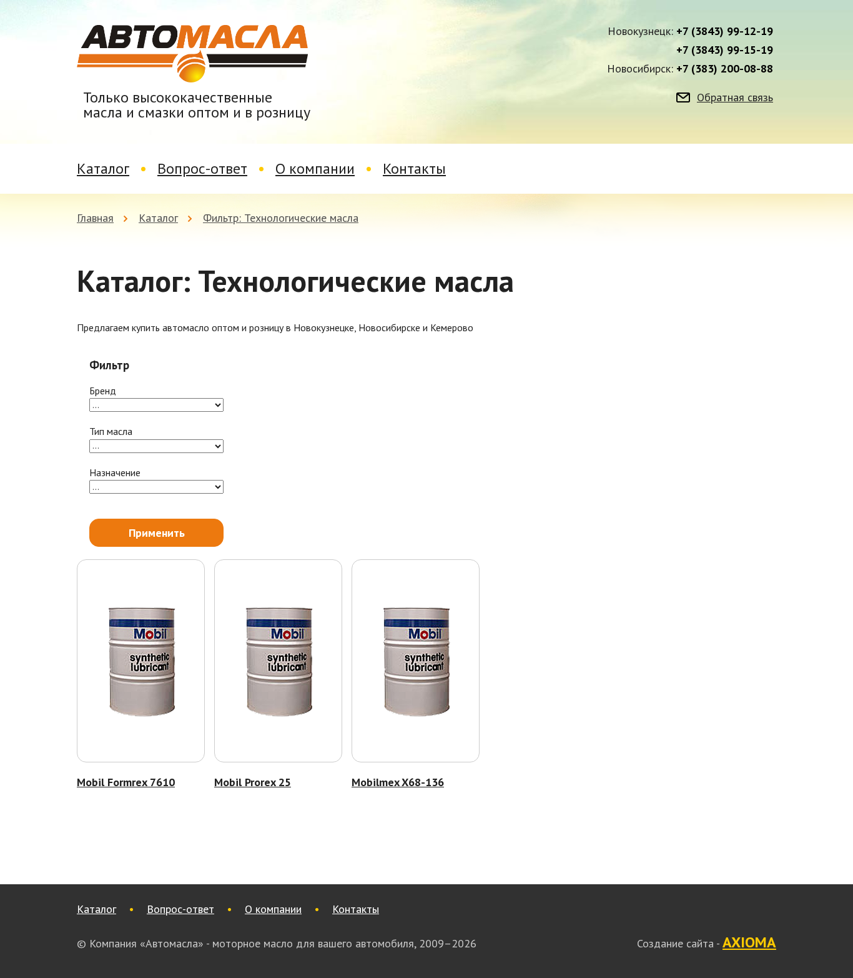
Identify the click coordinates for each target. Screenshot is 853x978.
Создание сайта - (706, 943)
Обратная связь (735, 97)
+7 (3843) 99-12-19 (724, 31)
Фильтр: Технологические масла (280, 218)
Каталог (103, 168)
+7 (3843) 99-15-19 (724, 50)
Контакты (414, 168)
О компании (315, 168)
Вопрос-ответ (202, 168)
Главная (95, 218)
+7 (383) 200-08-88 (724, 68)
